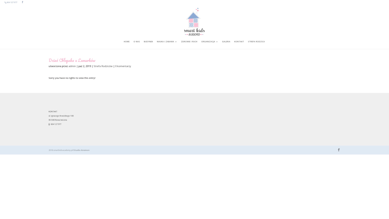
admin (72, 66)
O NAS (137, 42)
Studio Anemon (82, 150)
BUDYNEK (148, 42)
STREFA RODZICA (256, 42)
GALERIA (226, 42)
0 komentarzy (123, 66)
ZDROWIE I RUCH (189, 42)
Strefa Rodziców (103, 66)
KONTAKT (239, 42)
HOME (127, 42)
